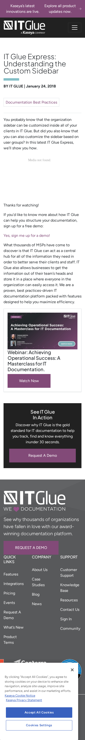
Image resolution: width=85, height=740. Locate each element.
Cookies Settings (39, 725)
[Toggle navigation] (74, 27)
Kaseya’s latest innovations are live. (41, 9)
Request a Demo (31, 547)
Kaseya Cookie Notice (20, 695)
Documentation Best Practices (31, 102)
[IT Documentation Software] (24, 28)
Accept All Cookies (39, 712)
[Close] (72, 670)
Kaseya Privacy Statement (24, 700)
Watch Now (29, 381)
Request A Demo (42, 455)
